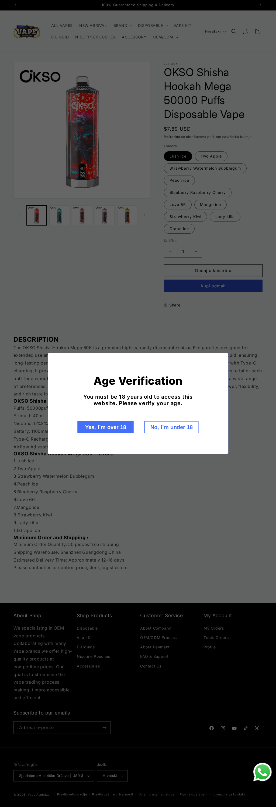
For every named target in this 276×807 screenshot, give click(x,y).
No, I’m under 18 (171, 427)
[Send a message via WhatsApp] (262, 772)
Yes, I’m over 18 (105, 427)
